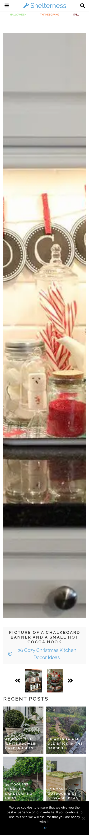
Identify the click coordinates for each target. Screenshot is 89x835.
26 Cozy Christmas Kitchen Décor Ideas (46, 653)
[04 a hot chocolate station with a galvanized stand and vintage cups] (55, 680)
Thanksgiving (49, 14)
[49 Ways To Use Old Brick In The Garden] (66, 730)
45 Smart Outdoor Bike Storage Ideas (63, 793)
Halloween (18, 14)
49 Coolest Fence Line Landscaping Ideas (19, 791)
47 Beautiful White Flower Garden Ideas (20, 743)
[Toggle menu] (6, 6)
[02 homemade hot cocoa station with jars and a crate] (34, 680)
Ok (44, 828)
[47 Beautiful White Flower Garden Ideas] (23, 730)
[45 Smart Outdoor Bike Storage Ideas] (66, 780)
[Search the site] (82, 6)
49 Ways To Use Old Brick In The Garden (65, 743)
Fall (76, 14)
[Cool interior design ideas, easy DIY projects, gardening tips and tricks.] (44, 8)
